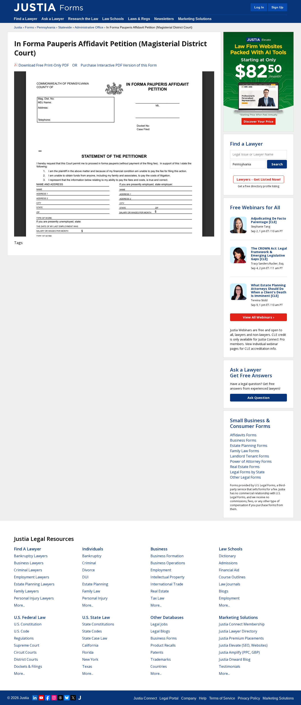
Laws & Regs (139, 19)
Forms (29, 27)
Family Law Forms (244, 450)
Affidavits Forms (243, 435)
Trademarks (160, 659)
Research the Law (83, 19)
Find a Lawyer (25, 19)
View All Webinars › (258, 317)
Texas (87, 666)
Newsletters (164, 19)
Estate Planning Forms (248, 445)
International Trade (166, 584)
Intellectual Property (167, 577)
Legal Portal (169, 698)
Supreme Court (26, 645)
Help (202, 698)
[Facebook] (47, 697)
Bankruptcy (91, 555)
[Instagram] (54, 697)
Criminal (89, 563)
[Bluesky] (66, 697)
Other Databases (167, 617)
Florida (87, 652)
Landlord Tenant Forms (249, 456)
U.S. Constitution (27, 624)
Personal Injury (95, 598)
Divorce (88, 570)
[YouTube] (41, 697)
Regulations (24, 638)
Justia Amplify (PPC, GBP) (239, 652)
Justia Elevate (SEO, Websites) (243, 645)
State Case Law (94, 638)
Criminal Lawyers (28, 570)
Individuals (92, 548)
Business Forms (243, 440)
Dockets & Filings (28, 666)
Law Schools (113, 19)
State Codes (92, 631)
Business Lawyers (28, 563)
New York (90, 659)
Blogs (223, 591)
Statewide (65, 27)
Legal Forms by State (247, 472)
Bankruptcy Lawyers (31, 555)
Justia (18, 27)
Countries (158, 666)
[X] (73, 697)
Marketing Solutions (195, 19)
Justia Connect (145, 698)
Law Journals (229, 584)
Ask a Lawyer (53, 19)
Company (188, 698)
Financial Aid (229, 570)
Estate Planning (95, 584)
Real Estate (159, 591)
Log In (259, 7)
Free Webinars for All (255, 207)
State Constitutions (98, 624)
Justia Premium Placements (241, 638)
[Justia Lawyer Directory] (79, 697)
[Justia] (35, 7)
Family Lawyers (26, 591)
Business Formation (167, 555)
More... (19, 605)
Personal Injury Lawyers (34, 598)
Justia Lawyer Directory (238, 631)
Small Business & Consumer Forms (250, 423)
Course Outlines (232, 577)
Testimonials (229, 666)
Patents (156, 652)
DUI (85, 577)
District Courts (26, 659)
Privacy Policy (249, 698)
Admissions (228, 563)
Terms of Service (222, 698)
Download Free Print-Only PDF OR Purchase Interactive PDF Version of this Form (87, 65)
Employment (160, 570)
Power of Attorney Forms (251, 461)
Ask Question (258, 397)
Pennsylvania (46, 27)
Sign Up (277, 7)
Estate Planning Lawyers (34, 584)
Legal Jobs (159, 624)
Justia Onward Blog (235, 659)
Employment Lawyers (31, 577)
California (90, 645)
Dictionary (227, 555)
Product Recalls (163, 645)
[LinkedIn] (34, 697)
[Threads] (60, 697)
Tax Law (157, 598)
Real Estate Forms (245, 466)
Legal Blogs (160, 631)
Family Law (91, 591)
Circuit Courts (25, 652)
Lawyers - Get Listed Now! (259, 179)
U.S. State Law (96, 617)
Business (158, 548)
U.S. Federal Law (30, 617)
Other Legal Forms (245, 477)
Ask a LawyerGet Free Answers (251, 372)
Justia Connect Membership (242, 624)
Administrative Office (89, 27)
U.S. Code (21, 631)
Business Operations (167, 563)
